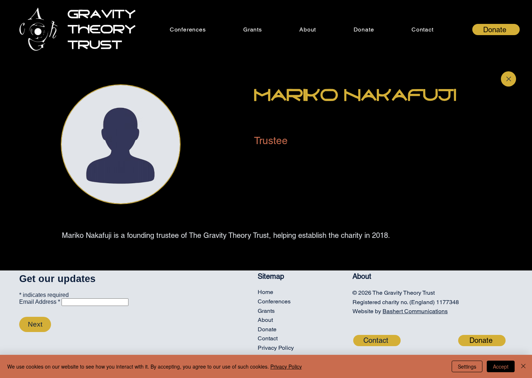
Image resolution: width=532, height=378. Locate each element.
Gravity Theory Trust (101, 29)
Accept (500, 366)
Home (265, 292)
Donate (267, 329)
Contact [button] (268, 338)
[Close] (508, 79)
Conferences (274, 301)
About (265, 319)
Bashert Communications (415, 311)
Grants (266, 310)
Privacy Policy (276, 347)
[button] (422, 29)
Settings (467, 366)
